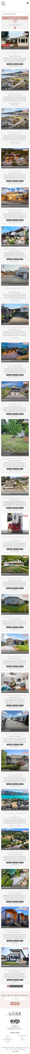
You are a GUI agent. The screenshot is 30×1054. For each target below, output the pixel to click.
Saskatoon (15, 1025)
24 (15, 27)
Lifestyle (8, 1041)
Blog (22, 1037)
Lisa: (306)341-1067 (15, 1027)
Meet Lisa (7, 1037)
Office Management (7, 1039)
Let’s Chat (22, 1039)
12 (12, 27)
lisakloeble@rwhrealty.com (15, 1029)
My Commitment (22, 1035)
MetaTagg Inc (22, 1049)
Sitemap (11, 1049)
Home (7, 1035)
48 (17, 27)
